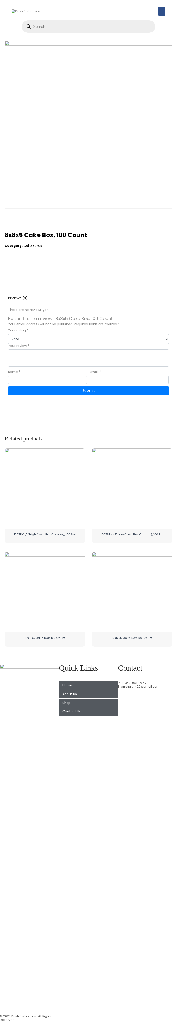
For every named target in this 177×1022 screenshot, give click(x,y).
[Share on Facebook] (8, 264)
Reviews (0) (18, 298)
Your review (18, 346)
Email (95, 372)
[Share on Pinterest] (27, 264)
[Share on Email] (37, 264)
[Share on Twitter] (18, 264)
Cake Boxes (33, 245)
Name (14, 372)
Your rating (18, 330)
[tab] (18, 298)
